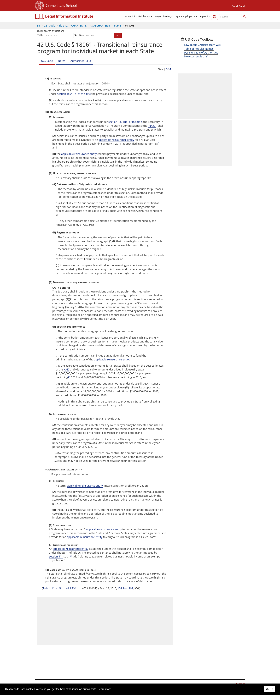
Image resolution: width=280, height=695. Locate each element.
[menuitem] (130, 16)
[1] (159, 143)
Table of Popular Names (199, 48)
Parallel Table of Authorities (201, 52)
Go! (118, 35)
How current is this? (196, 56)
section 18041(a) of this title (125, 122)
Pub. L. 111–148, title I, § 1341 (60, 588)
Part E (117, 25)
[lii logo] (71, 16)
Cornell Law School (60, 5)
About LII (130, 16)
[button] (244, 16)
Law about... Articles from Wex (202, 45)
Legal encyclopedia (185, 16)
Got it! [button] (269, 689)
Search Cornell (238, 6)
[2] (69, 376)
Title (40, 35)
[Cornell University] (39, 5)
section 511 (56, 556)
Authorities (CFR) (80, 61)
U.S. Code (49, 25)
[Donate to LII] (214, 16)
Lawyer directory (163, 16)
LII (38, 25)
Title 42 (63, 25)
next (168, 69)
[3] (71, 556)
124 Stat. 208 (125, 588)
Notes (61, 61)
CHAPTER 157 (79, 25)
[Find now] (244, 16)
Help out (203, 16)
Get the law (144, 16)
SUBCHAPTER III (100, 25)
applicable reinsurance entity (116, 140)
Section (79, 35)
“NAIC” (152, 125)
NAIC (66, 369)
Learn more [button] (104, 689)
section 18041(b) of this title (74, 94)
